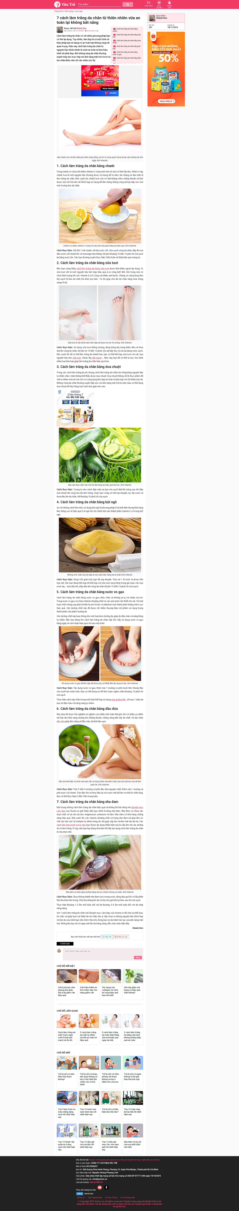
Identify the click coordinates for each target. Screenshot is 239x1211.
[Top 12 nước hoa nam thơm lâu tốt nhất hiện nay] (89, 1098)
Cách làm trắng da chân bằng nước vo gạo (125, 53)
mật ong (77, 358)
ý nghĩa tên (145, 1160)
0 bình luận (65, 943)
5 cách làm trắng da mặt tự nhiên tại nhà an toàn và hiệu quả (88, 1036)
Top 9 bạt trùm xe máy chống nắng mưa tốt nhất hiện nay (66, 1113)
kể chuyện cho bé (132, 1160)
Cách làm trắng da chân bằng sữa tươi (127, 36)
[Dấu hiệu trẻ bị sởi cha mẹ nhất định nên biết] (133, 1130)
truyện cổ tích (95, 1160)
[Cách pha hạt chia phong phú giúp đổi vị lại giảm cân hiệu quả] (67, 976)
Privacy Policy (111, 1197)
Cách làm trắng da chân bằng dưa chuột (127, 42)
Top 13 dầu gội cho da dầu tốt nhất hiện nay (87, 1144)
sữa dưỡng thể (118, 699)
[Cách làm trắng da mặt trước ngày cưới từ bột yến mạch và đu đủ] (67, 1021)
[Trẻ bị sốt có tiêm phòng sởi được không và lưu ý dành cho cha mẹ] (111, 1063)
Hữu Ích (107, 937)
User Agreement (95, 1197)
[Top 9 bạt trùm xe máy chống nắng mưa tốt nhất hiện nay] (67, 1098)
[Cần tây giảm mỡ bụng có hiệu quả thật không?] (133, 976)
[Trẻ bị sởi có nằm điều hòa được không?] (67, 1063)
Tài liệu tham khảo (92, 31)
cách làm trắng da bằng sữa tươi (92, 268)
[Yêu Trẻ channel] (100, 1190)
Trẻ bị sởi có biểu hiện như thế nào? (110, 1110)
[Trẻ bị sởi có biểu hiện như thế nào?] (111, 1098)
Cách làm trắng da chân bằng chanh (125, 30)
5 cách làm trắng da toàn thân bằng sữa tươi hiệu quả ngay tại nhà (110, 1036)
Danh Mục (149, 6)
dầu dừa (61, 721)
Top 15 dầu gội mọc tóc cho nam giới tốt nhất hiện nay (110, 1146)
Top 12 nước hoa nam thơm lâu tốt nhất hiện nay (88, 1112)
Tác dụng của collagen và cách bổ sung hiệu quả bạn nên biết (110, 991)
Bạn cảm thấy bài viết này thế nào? (86, 937)
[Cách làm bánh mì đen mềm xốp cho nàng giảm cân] (89, 976)
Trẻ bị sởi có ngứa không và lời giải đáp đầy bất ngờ (132, 1076)
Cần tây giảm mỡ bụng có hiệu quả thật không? (132, 990)
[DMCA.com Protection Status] (85, 1195)
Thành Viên (169, 7)
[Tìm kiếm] (127, 4)
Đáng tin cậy (122, 937)
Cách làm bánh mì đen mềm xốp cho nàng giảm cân (88, 990)
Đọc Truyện (159, 7)
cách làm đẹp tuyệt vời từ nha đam (73, 825)
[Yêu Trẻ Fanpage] (106, 1190)
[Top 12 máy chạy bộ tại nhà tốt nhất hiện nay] (133, 1098)
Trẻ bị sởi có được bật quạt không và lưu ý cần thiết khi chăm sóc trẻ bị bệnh (88, 1079)
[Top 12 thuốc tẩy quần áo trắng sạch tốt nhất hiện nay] (67, 1130)
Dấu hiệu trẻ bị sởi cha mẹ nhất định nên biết (132, 1144)
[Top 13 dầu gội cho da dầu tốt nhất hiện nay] (89, 1130)
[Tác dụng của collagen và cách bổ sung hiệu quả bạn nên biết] (111, 976)
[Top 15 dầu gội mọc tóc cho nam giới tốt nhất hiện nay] (111, 1130)
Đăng (138, 957)
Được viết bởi (160, 16)
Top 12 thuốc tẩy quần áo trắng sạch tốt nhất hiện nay (66, 1146)
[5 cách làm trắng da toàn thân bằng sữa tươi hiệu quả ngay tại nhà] (111, 1021)
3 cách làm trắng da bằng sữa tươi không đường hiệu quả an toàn (132, 1036)
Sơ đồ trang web (127, 1197)
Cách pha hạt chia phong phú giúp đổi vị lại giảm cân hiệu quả (66, 991)
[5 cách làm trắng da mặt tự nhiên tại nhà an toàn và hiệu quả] (89, 1021)
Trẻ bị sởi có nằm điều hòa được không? (66, 1076)
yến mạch (97, 358)
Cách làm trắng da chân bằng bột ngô (126, 47)
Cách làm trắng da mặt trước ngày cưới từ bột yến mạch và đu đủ (66, 1036)
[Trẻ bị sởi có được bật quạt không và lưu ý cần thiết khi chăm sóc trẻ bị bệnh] (89, 1063)
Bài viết (151, 25)
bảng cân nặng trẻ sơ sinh (113, 1160)
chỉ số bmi (155, 1160)
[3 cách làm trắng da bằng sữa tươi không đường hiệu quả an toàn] (133, 1021)
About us (81, 1197)
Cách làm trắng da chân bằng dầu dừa (127, 59)
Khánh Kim (161, 18)
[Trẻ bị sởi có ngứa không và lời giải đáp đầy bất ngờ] (133, 1063)
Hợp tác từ (170, 25)
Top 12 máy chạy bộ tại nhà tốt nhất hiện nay (132, 1112)
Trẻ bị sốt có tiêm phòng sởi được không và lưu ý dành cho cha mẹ (110, 1078)
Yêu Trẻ (68, 4)
